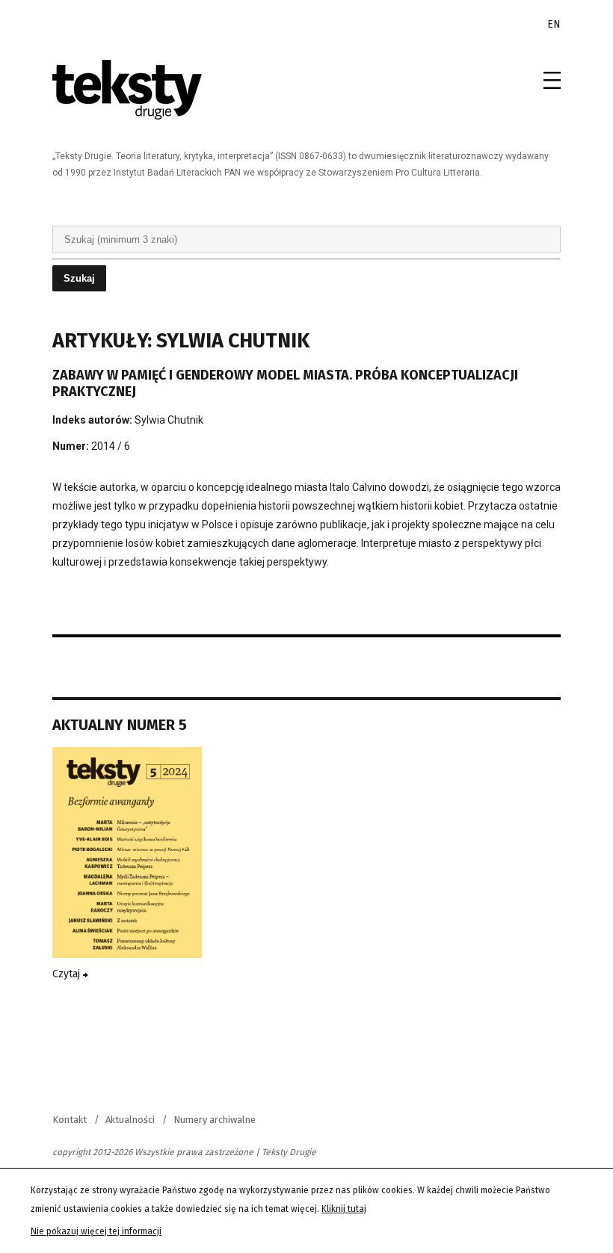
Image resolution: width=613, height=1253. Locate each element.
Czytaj (67, 974)
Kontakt (69, 1119)
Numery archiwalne (214, 1119)
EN (554, 24)
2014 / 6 (110, 446)
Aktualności (130, 1119)
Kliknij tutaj (343, 1209)
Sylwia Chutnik (169, 420)
